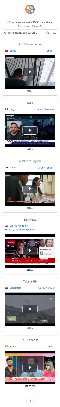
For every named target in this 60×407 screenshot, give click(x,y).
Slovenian (49, 109)
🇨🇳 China (10, 50)
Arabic (42, 167)
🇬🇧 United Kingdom (16, 225)
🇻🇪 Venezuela (13, 287)
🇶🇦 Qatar (10, 167)
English (51, 50)
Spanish (30, 229)
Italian (39, 109)
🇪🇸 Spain (10, 346)
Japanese (19, 229)
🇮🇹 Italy (9, 109)
